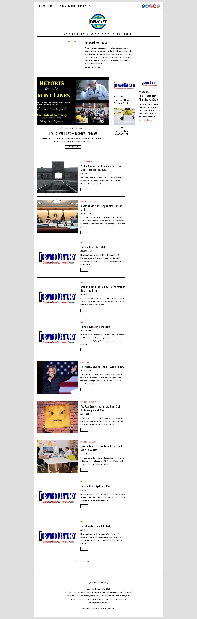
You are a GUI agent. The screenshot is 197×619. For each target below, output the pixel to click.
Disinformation (86, 201)
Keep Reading (73, 147)
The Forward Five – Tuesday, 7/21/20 (121, 132)
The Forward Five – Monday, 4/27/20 (121, 102)
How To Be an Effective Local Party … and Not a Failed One (101, 448)
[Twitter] (147, 6)
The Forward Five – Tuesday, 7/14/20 (73, 133)
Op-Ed (100, 161)
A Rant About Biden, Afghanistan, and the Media (101, 208)
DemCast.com (45, 6)
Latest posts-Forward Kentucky (95, 526)
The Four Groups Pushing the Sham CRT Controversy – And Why (100, 408)
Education (84, 161)
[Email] (158, 6)
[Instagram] (151, 6)
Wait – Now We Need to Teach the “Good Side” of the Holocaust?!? (101, 168)
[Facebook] (143, 6)
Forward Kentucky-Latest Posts (96, 486)
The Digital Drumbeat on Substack (73, 6)
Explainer (83, 402)
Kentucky (73, 128)
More (84, 189)
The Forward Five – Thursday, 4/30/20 (148, 97)
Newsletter (83, 128)
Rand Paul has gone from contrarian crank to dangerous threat (102, 288)
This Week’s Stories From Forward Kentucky (102, 366)
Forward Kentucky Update (93, 247)
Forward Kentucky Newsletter (95, 327)
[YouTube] (154, 6)
